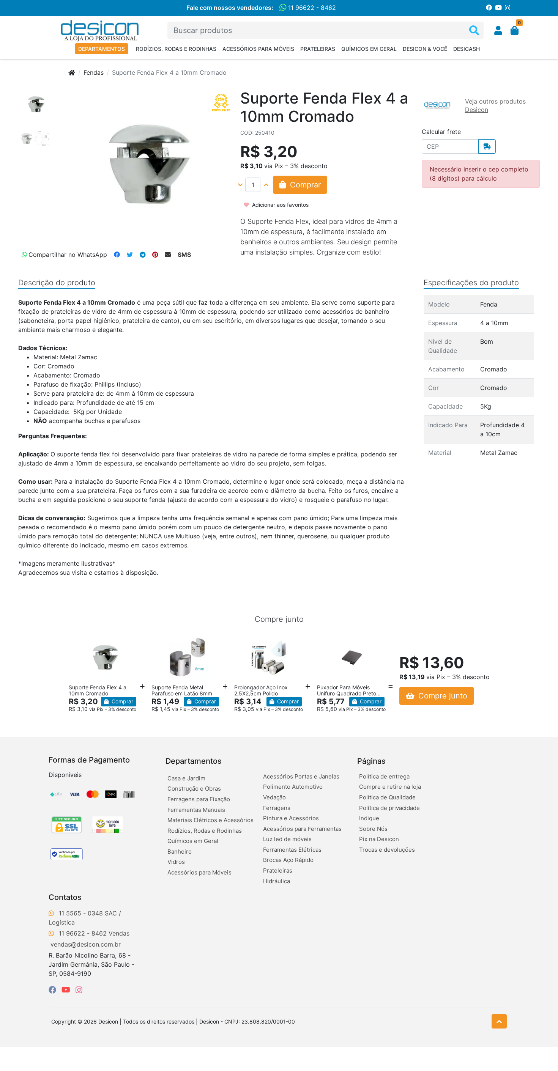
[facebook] (53, 989)
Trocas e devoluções (387, 849)
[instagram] (79, 989)
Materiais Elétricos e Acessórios (210, 820)
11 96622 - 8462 (311, 7)
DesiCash (466, 49)
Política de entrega (384, 776)
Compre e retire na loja (390, 786)
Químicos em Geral (369, 49)
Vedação (274, 797)
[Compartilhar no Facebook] (116, 254)
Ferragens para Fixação (198, 799)
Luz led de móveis (287, 839)
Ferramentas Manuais (196, 809)
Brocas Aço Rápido (288, 859)
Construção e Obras (194, 788)
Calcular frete (441, 131)
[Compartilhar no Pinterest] (155, 254)
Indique (369, 818)
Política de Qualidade (387, 797)
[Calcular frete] (487, 146)
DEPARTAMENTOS (101, 49)
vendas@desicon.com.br (85, 944)
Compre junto (441, 695)
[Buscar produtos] (474, 30)
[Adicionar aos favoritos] (78, 640)
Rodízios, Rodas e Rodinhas (176, 49)
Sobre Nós (373, 828)
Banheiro (179, 851)
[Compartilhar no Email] (167, 254)
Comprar (121, 701)
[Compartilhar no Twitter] (129, 254)
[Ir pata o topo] (499, 1021)
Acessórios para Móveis (258, 49)
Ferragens (276, 808)
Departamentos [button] (194, 761)
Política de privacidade (389, 808)
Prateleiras (317, 49)
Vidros (176, 861)
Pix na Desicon (379, 839)
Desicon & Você (425, 49)
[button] (498, 30)
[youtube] (67, 989)
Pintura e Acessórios (291, 818)
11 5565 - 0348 (81, 913)
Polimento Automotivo (293, 786)
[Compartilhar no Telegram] (142, 254)
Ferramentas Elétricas (292, 849)
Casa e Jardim (186, 778)
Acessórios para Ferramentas (302, 828)
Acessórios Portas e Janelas (301, 776)
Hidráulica (276, 881)
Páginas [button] (371, 761)
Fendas (94, 72)
